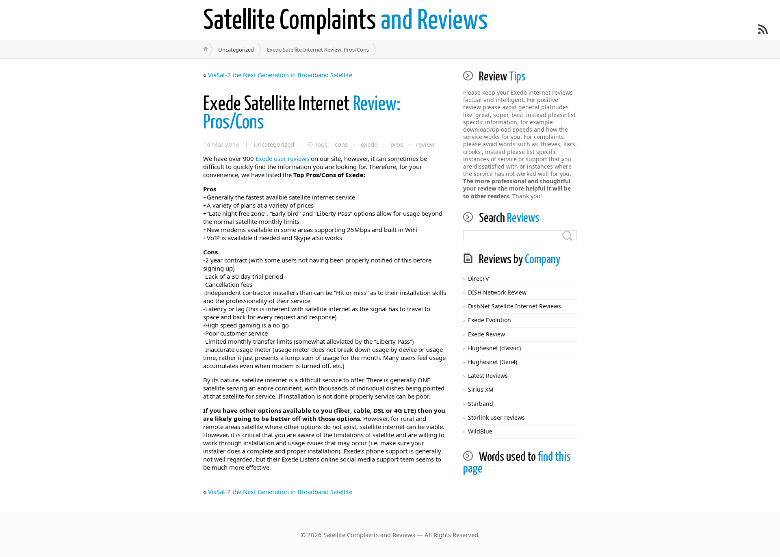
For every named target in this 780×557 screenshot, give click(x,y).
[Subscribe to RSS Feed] (763, 29)
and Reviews (345, 21)
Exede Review (486, 334)
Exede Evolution (489, 320)
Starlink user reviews (496, 417)
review (425, 144)
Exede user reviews (282, 158)
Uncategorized (236, 49)
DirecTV (478, 278)
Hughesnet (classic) (494, 348)
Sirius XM (481, 389)
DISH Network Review (497, 292)
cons (341, 144)
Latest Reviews (488, 375)
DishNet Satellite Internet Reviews (514, 306)
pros (396, 144)
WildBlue (480, 431)
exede (369, 144)
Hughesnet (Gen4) (492, 362)
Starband (480, 403)
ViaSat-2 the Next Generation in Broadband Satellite (280, 75)
